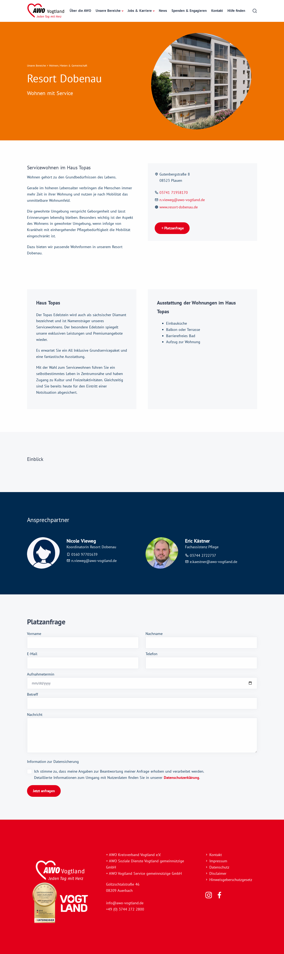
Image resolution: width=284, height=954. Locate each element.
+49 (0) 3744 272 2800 (125, 909)
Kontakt (217, 10)
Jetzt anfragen (44, 790)
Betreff (32, 694)
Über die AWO (80, 10)
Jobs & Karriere (140, 10)
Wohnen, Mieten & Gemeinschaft (68, 65)
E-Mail (32, 653)
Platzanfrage (174, 228)
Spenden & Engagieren (189, 10)
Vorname (34, 633)
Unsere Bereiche (108, 10)
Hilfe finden (236, 10)
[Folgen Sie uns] (208, 895)
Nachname (154, 633)
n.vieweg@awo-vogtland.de (182, 199)
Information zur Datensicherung (53, 761)
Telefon (151, 653)
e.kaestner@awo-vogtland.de (213, 561)
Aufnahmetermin (40, 674)
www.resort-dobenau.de (178, 207)
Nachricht (34, 714)
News (163, 10)
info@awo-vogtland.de (124, 903)
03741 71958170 (173, 192)
